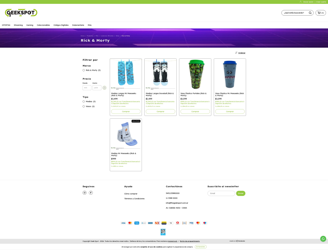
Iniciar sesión (308, 2)
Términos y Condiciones (134, 198)
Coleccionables (43, 25)
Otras (117, 36)
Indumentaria (78, 25)
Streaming (18, 25)
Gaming (29, 25)
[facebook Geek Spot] (91, 193)
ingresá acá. (172, 241)
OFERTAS (6, 25)
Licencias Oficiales (107, 36)
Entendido (200, 247)
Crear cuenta (321, 2)
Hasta (95, 83)
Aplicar (104, 88)
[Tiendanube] (237, 241)
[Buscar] (310, 13)
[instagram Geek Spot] (84, 193)
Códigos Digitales (61, 25)
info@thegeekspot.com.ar (177, 203)
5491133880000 (173, 193)
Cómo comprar (130, 194)
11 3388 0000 (171, 198)
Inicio (83, 36)
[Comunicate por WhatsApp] (323, 239)
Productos (90, 36)
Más (89, 25)
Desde (85, 83)
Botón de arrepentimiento (190, 241)
